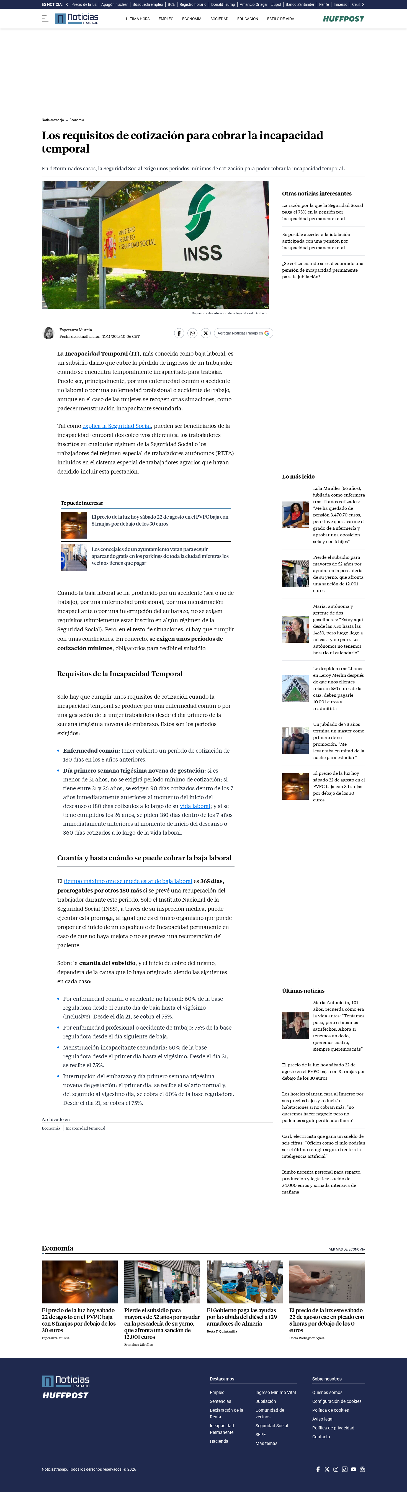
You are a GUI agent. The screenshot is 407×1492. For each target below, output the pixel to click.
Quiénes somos (327, 1392)
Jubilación (266, 1401)
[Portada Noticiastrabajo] (65, 1381)
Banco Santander (300, 4)
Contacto (321, 1437)
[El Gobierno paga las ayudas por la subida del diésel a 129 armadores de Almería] (245, 1282)
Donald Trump (223, 4)
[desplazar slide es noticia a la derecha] (363, 4)
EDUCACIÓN (247, 18)
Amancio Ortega (253, 4)
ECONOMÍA (192, 18)
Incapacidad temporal (85, 1128)
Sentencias (220, 1401)
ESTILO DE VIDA (280, 18)
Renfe (324, 4)
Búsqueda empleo (148, 4)
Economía (51, 1128)
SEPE (261, 1434)
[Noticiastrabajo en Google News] (362, 1469)
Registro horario (193, 4)
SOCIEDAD (219, 18)
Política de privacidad (333, 1428)
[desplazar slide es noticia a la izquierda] (67, 4)
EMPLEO (166, 18)
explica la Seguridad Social (117, 425)
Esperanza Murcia (76, 329)
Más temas (266, 1443)
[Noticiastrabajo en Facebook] (317, 1469)
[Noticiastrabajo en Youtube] (353, 1469)
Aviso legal (323, 1419)
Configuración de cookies (337, 1401)
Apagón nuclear (114, 4)
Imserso (340, 4)
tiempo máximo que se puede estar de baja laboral (128, 880)
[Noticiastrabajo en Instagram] (335, 1469)
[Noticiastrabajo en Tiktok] (344, 1469)
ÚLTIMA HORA (138, 18)
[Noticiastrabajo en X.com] (326, 1469)
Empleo (217, 1392)
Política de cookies (330, 1410)
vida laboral (195, 805)
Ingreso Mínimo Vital (276, 1392)
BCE (171, 4)
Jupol (276, 4)
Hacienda (219, 1441)
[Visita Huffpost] (343, 19)
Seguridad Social (272, 1425)
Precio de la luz (84, 4)
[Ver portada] (76, 18)
